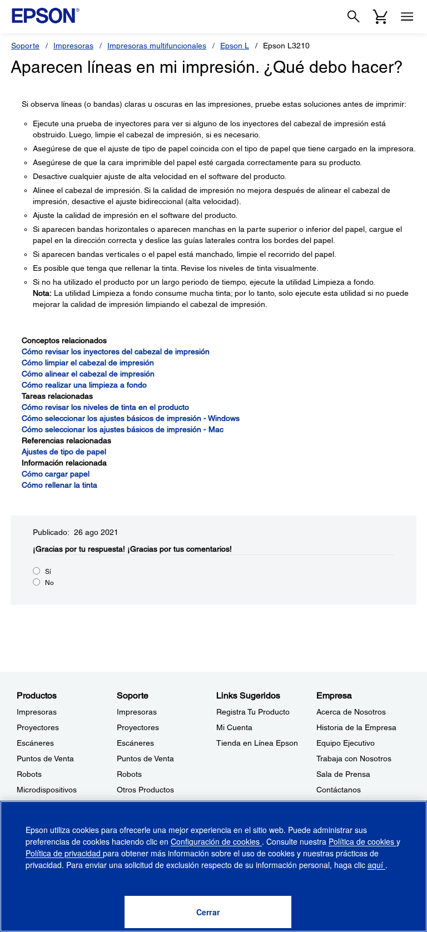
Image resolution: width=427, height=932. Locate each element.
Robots (29, 774)
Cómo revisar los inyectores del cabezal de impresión (116, 351)
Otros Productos (145, 789)
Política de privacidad (64, 853)
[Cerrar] (208, 912)
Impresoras (73, 45)
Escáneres (35, 742)
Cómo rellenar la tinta (59, 484)
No (49, 583)
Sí (48, 572)
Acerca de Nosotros (351, 711)
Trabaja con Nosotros (353, 758)
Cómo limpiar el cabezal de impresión (88, 362)
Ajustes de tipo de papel (64, 451)
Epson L (234, 45)
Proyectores (38, 727)
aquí (376, 864)
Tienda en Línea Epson (257, 742)
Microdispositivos (47, 789)
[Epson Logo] (45, 15)
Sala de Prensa (343, 774)
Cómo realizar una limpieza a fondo (84, 384)
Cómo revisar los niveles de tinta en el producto (105, 407)
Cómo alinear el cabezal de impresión (88, 373)
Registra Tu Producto (253, 711)
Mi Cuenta (234, 727)
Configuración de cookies (216, 841)
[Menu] (407, 17)
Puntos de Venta (45, 758)
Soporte (25, 45)
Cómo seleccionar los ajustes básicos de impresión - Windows (131, 418)
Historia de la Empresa (356, 727)
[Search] (354, 17)
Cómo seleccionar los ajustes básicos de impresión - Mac (123, 429)
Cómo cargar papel (56, 473)
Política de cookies (362, 841)
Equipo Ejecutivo (345, 742)
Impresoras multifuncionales (156, 45)
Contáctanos (338, 789)
